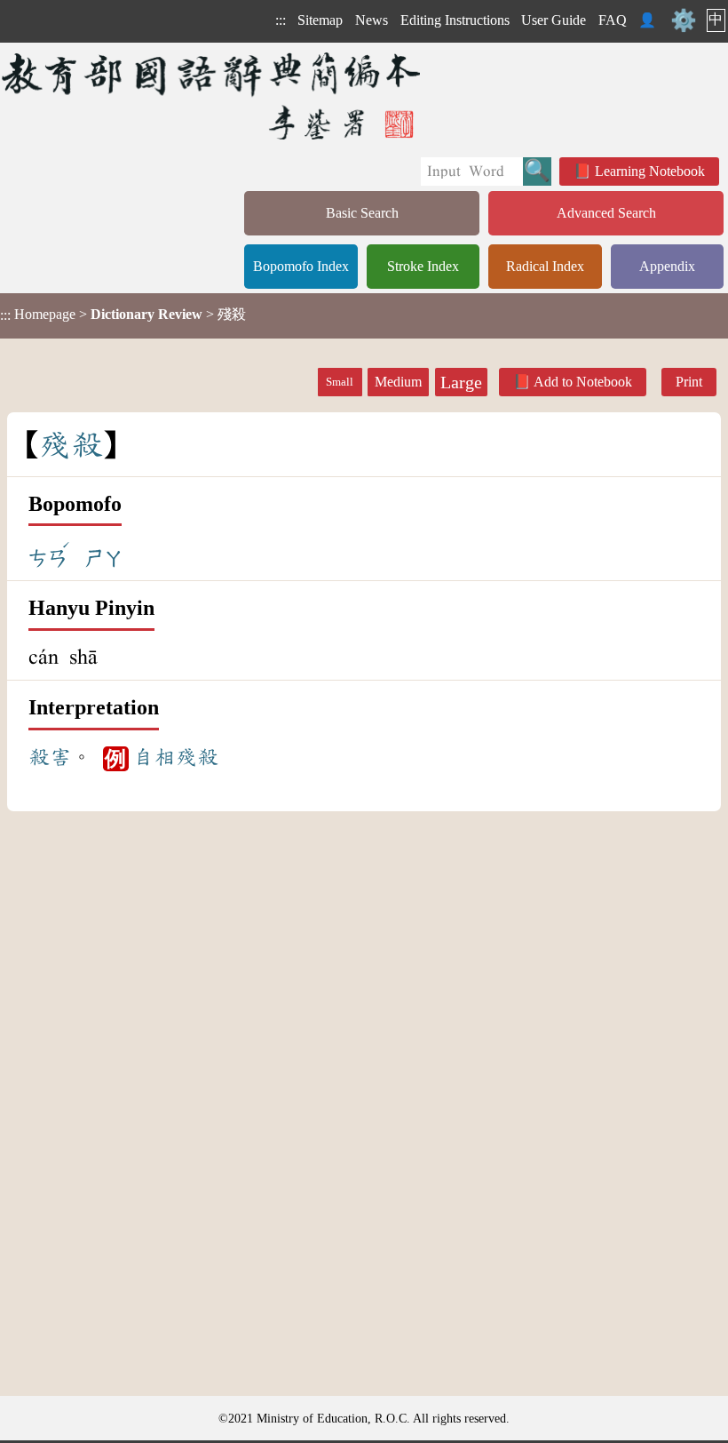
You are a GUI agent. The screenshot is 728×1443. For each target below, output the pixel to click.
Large (461, 382)
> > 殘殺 (123, 315)
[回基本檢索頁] (212, 95)
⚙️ (683, 20)
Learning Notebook (650, 171)
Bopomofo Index (301, 266)
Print (689, 381)
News (371, 20)
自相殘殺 (175, 757)
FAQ (612, 20)
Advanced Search (606, 212)
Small (339, 382)
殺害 (49, 757)
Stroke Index (423, 266)
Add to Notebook (583, 381)
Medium (398, 381)
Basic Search (362, 212)
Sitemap (320, 20)
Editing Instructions (455, 20)
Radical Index (545, 266)
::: (280, 20)
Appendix (667, 266)
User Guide (553, 20)
